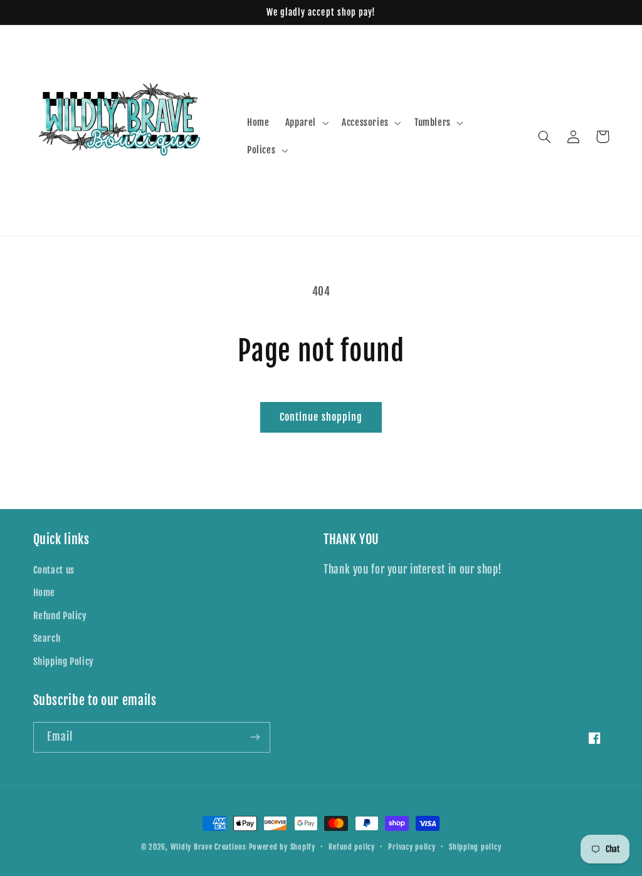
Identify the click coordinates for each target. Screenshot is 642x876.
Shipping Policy (63, 661)
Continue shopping (321, 417)
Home (44, 593)
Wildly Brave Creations (208, 847)
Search (47, 638)
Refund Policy (60, 616)
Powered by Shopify (282, 847)
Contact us (54, 570)
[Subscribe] (254, 737)
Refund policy (352, 847)
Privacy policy (411, 847)
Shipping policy (475, 847)
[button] (305, 123)
